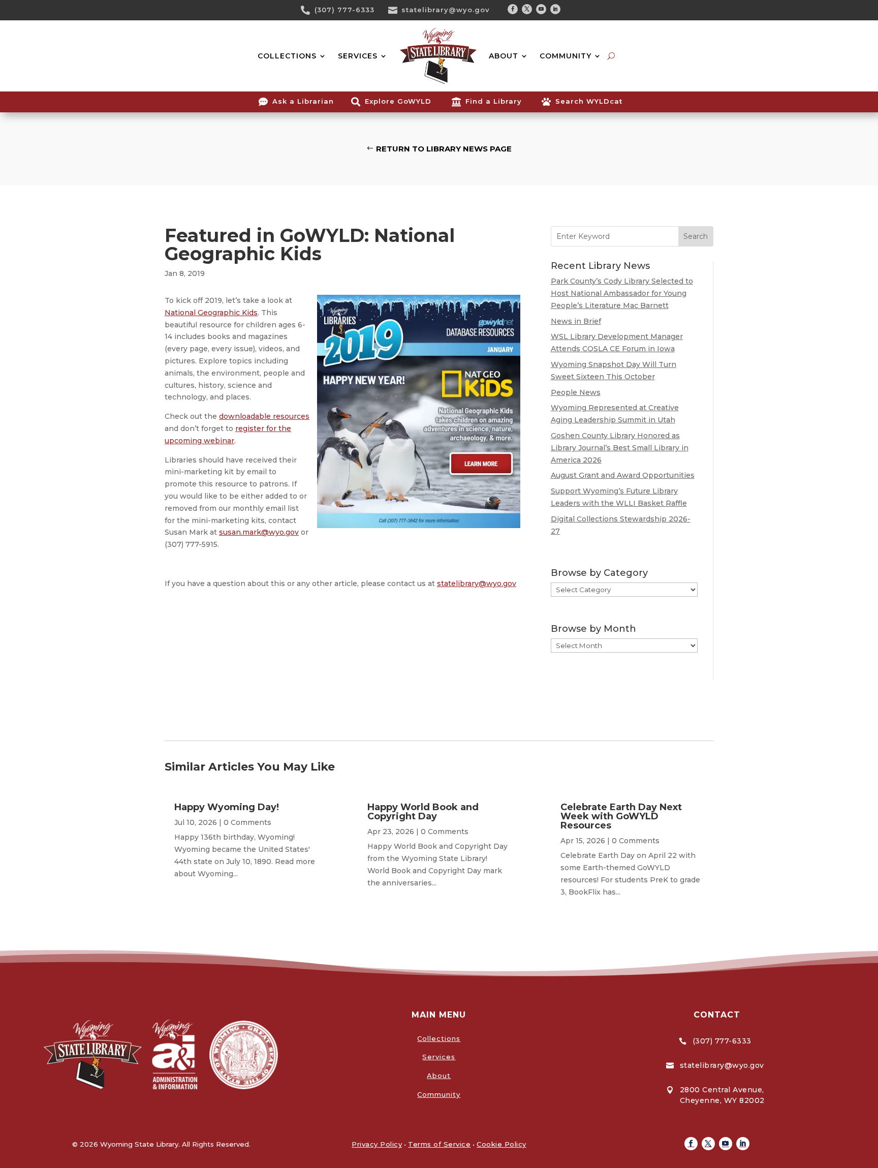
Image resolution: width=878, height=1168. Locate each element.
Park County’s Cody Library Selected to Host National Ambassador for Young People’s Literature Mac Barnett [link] (622, 293)
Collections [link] (438, 1038)
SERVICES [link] (358, 55)
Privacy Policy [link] (377, 1144)
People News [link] (576, 392)
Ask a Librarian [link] (303, 101)
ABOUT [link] (503, 55)
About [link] (439, 1075)
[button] (513, 9)
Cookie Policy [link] (501, 1144)
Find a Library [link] (493, 101)
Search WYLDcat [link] (588, 101)
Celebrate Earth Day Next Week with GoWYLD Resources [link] (621, 816)
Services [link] (438, 1057)
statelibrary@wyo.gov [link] (445, 10)
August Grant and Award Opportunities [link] (623, 475)
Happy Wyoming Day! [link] (226, 807)
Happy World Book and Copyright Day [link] (423, 812)
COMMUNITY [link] (565, 55)
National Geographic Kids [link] (211, 312)
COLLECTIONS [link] (287, 55)
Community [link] (438, 1094)
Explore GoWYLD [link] (398, 101)
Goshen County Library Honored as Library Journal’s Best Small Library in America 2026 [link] (619, 448)
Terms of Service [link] (439, 1144)
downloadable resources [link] (264, 416)
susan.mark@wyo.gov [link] (259, 532)
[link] (309, 10)
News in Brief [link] (576, 321)
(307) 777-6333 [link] (344, 10)
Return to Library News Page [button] (444, 148)
